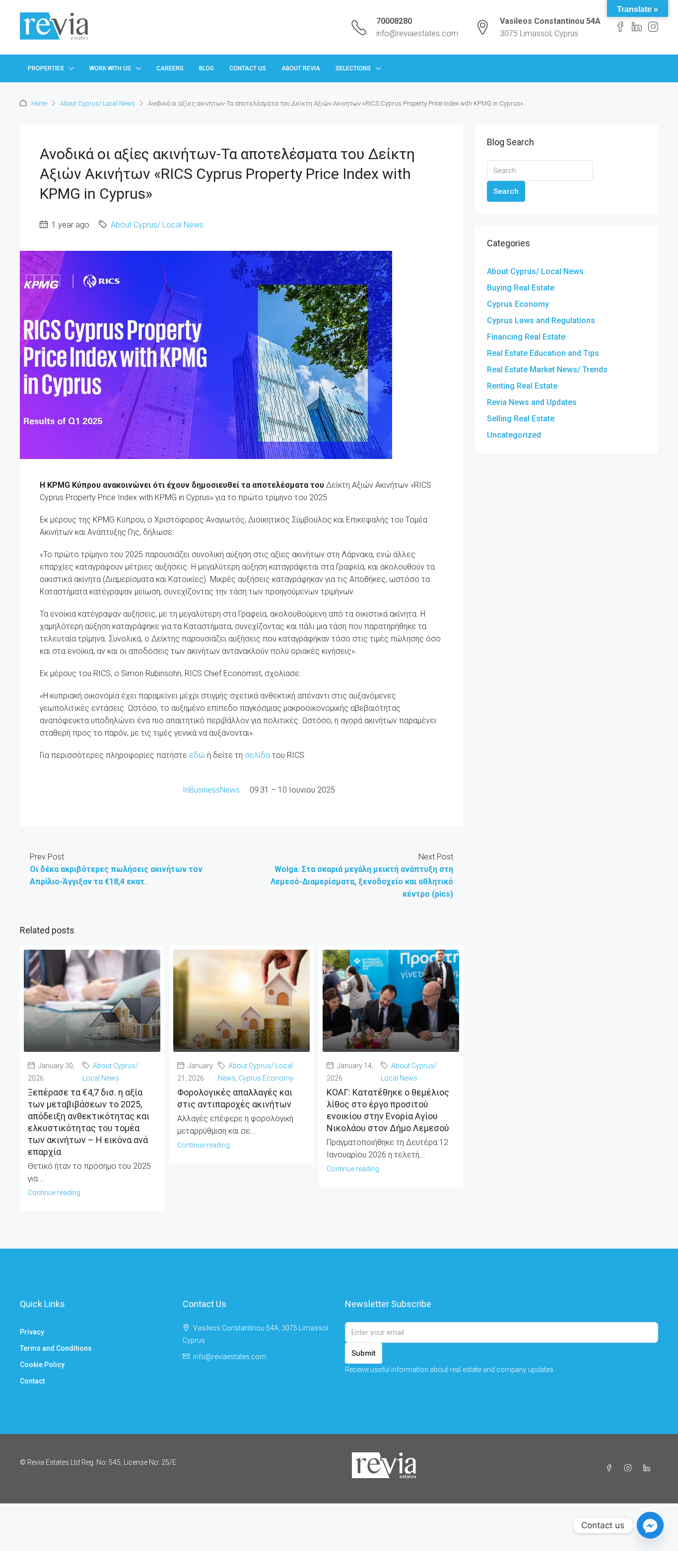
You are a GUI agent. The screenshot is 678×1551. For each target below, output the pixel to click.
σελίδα (257, 755)
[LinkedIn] (648, 1468)
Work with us (110, 68)
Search (506, 191)
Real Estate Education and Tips (543, 353)
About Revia (300, 68)
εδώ (197, 755)
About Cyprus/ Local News (97, 103)
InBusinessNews (216, 790)
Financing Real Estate (526, 337)
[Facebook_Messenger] (650, 1525)
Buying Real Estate (520, 287)
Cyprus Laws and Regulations (541, 320)
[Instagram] (629, 1468)
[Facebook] (611, 1468)
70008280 (394, 21)
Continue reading (54, 1193)
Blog (206, 68)
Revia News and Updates (532, 402)
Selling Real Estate (520, 418)
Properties (46, 68)
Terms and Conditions (56, 1348)
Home (39, 103)
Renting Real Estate (522, 386)
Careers (170, 68)
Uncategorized (514, 435)
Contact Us (247, 68)
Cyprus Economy (266, 1078)
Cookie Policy (42, 1365)
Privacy (32, 1332)
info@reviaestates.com (417, 33)
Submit (363, 1353)
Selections (353, 68)
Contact (32, 1381)
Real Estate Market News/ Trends (547, 369)
